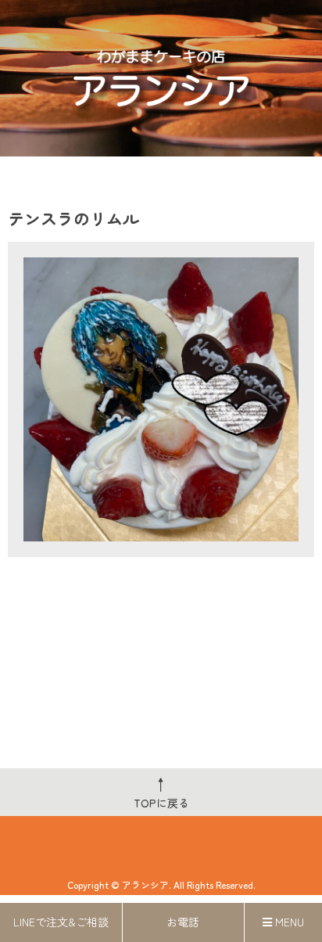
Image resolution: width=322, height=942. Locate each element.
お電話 (182, 921)
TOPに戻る (161, 792)
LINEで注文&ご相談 (61, 921)
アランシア (145, 884)
